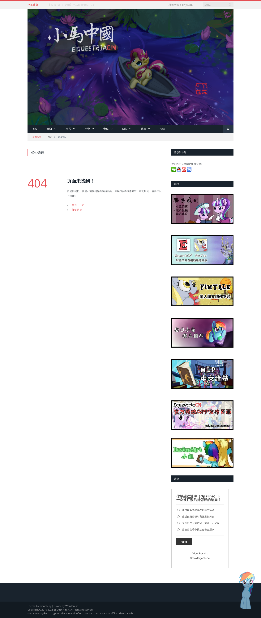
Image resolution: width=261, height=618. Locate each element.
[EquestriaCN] (130, 66)
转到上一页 (78, 205)
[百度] (189, 170)
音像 (106, 129)
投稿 (162, 129)
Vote (184, 541)
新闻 (50, 129)
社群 (143, 129)
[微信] (174, 170)
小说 (87, 129)
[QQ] (179, 170)
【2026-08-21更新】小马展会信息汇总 (71, 4)
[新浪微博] (184, 170)
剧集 (124, 129)
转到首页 (77, 209)
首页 (35, 129)
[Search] (228, 129)
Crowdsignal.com (200, 558)
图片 (68, 129)
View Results (200, 553)
